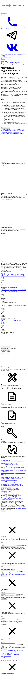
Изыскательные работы (14, 477)
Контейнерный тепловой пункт (9, 470)
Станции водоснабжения (7, 482)
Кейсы (12, 473)
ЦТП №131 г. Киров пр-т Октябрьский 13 (12, 290)
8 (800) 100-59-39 (14, 489)
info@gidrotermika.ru (6, 57)
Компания (13, 54)
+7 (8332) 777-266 (5, 489)
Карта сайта (4, 499)
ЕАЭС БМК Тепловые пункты (9, 463)
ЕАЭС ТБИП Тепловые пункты (9, 464)
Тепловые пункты (14, 484)
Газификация (4, 477)
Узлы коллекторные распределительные (11, 485)
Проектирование (5, 480)
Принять (3, 511)
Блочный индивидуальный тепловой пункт (12, 467)
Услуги (2, 54)
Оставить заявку (5, 127)
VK (1, 492)
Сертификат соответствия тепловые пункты (12, 461)
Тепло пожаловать (13, 488)
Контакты (3, 474)
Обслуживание (5, 478)
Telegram (5, 492)
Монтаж (23, 477)
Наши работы (4, 55)
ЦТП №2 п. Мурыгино (7, 321)
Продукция (8, 54)
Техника (8, 473)
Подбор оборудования (15, 478)
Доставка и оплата (21, 54)
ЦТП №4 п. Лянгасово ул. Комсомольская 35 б (13, 274)
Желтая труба (4, 488)
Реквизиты (10, 499)
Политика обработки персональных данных (12, 498)
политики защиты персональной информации (13, 574)
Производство (13, 480)
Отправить (18, 545)
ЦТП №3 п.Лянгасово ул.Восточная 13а (11, 305)
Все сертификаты (5, 460)
